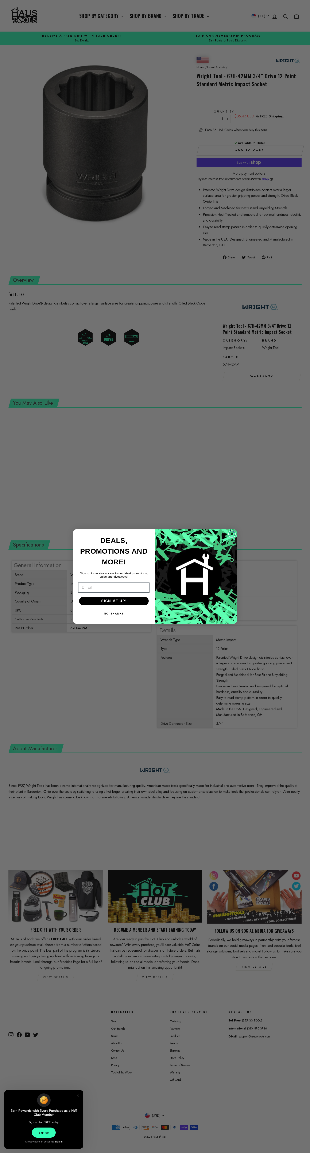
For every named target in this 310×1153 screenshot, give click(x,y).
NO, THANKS (114, 613)
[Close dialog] (232, 534)
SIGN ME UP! (114, 601)
